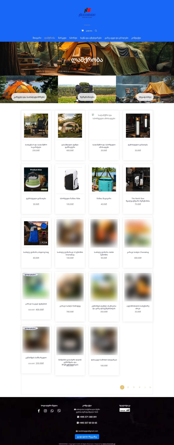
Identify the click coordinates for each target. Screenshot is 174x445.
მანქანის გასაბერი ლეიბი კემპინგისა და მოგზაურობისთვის (70, 362)
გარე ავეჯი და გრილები (116, 38)
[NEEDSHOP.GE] (87, 12)
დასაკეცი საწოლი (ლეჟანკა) (104, 360)
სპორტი (73, 38)
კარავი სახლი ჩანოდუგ (70, 306)
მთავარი (37, 38)
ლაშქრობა (49, 38)
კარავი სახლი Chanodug (138, 252)
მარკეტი (62, 38)
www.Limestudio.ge (109, 444)
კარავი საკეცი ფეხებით (36, 304)
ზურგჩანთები (87, 97)
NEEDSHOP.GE (63, 444)
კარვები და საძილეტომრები (29, 97)
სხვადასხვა (145, 97)
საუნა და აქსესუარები (91, 38)
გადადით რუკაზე (87, 436)
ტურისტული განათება (138, 145)
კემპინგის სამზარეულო (36, 357)
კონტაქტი (136, 38)
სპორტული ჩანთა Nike (70, 198)
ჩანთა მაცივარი (104, 198)
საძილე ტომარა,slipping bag (36, 252)
